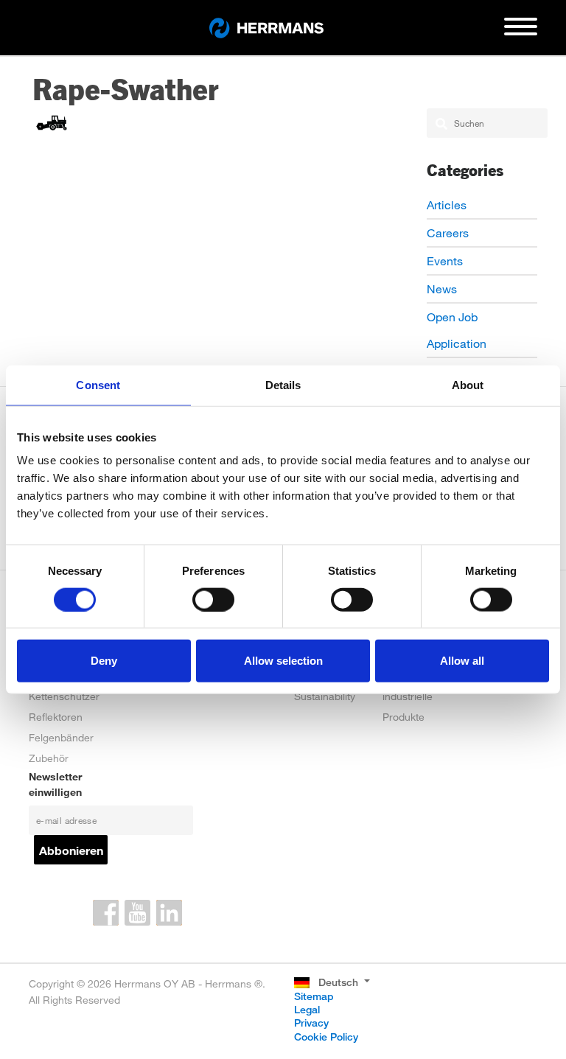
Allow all (462, 660)
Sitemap (314, 996)
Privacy (311, 1022)
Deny (104, 660)
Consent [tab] (98, 384)
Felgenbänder (61, 737)
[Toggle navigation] (520, 32)
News (442, 289)
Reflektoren (56, 716)
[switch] (213, 599)
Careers (448, 233)
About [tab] (468, 384)
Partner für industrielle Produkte (407, 696)
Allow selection (283, 660)
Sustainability (324, 696)
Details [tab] (283, 384)
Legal (307, 1009)
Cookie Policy (326, 1036)
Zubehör (49, 758)
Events (445, 261)
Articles (447, 205)
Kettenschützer (64, 696)
